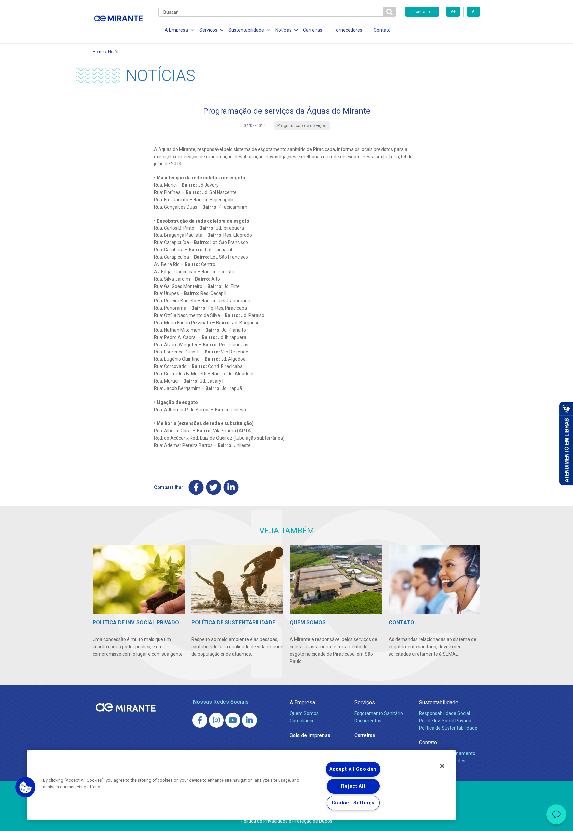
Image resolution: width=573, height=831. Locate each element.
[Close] (442, 766)
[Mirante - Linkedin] (249, 720)
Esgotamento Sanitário (378, 713)
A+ (453, 11)
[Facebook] (196, 487)
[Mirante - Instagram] (216, 720)
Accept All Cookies (353, 769)
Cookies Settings (353, 803)
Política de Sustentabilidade (448, 728)
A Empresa (302, 702)
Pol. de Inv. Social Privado (445, 720)
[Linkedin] (231, 487)
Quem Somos (304, 713)
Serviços (364, 702)
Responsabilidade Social (444, 713)
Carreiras (312, 29)
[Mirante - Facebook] (199, 720)
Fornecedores (348, 29)
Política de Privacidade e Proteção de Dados (286, 821)
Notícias (115, 51)
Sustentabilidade (438, 702)
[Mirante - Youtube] (232, 720)
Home (98, 51)
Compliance (302, 720)
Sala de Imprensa (310, 735)
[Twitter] (213, 487)
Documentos (367, 720)
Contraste (422, 11)
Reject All (353, 786)
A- (473, 11)
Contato (382, 29)
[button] (25, 787)
